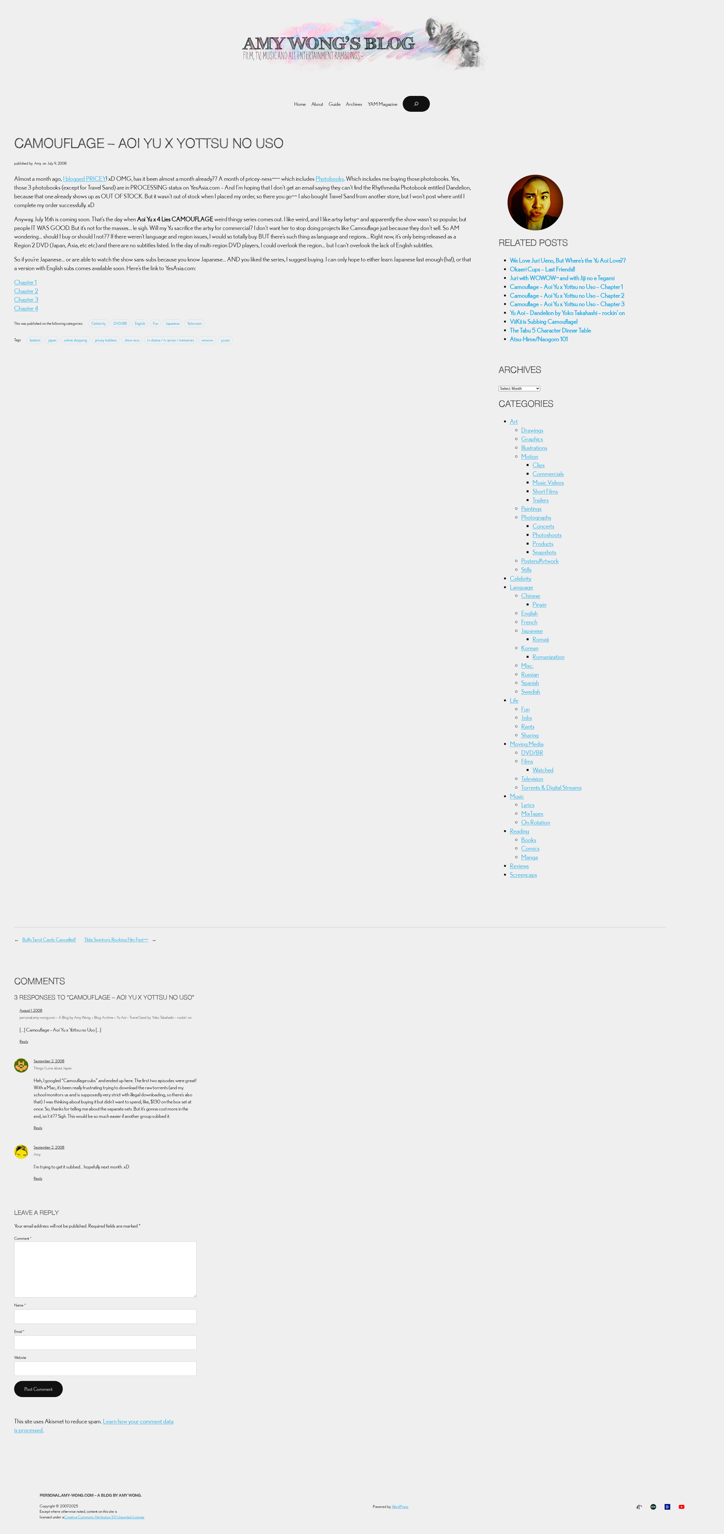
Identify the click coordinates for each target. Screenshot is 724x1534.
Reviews (519, 865)
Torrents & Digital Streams (551, 787)
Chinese (530, 595)
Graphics (532, 438)
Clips (539, 465)
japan (52, 340)
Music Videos (548, 482)
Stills (526, 569)
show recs (132, 340)
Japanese (172, 323)
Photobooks (330, 178)
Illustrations (534, 447)
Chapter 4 (26, 308)
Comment (23, 1238)
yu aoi (225, 340)
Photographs (536, 517)
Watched (543, 770)
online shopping (75, 340)
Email (19, 1331)
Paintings (531, 508)
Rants (528, 726)
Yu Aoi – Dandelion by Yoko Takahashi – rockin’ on (567, 312)
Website (20, 1357)
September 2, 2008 (49, 1061)
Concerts (543, 526)
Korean (529, 648)
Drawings (532, 430)
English (140, 323)
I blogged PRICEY (84, 178)
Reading (519, 831)
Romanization (548, 656)
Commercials (548, 473)
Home (300, 104)
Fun (155, 323)
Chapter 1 (25, 282)
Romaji (541, 639)
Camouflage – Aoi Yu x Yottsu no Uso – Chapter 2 (567, 295)
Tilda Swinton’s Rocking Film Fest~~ (116, 939)
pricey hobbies (106, 340)
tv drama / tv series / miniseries (170, 340)
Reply (24, 1041)
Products (543, 543)
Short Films (545, 491)
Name (20, 1305)
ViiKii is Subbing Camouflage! (544, 321)
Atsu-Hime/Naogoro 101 (539, 339)
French (529, 622)
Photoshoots (547, 534)
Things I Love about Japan (53, 1068)
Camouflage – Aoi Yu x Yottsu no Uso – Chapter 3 (567, 304)
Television (194, 323)
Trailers (541, 500)
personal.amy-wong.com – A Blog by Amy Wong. (91, 1496)
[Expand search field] (416, 104)
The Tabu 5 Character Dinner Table (550, 330)
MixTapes (532, 813)
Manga (529, 857)
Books (528, 839)
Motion (529, 456)
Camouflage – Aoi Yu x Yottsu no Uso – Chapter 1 (566, 286)
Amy (37, 1154)
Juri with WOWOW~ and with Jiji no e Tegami (562, 278)
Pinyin (539, 604)
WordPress (400, 1506)
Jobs (526, 717)
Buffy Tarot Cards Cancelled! (49, 939)
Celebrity (98, 323)
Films (527, 761)
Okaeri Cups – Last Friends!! (542, 269)
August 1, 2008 (31, 1010)
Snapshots (544, 552)
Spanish (530, 682)
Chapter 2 (26, 291)
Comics (530, 848)
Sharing (530, 735)
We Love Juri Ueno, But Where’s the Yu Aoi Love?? (568, 260)
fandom (35, 340)
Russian (530, 674)
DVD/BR (120, 323)
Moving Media (527, 743)
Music (517, 796)
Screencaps (523, 874)
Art (514, 421)
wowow (207, 340)
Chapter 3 (26, 299)
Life (514, 700)
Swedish (530, 691)
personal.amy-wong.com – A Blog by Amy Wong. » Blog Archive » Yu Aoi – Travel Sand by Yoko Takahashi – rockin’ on (105, 1017)
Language (521, 587)
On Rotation (535, 822)
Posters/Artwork (540, 560)
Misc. (527, 665)
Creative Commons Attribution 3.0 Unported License (104, 1517)
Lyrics (527, 804)
